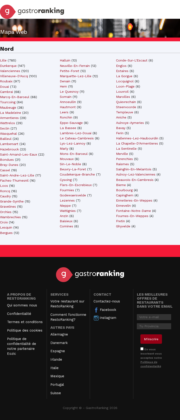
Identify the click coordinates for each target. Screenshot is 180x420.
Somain (65, 97)
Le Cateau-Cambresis (77, 138)
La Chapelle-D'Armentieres (137, 143)
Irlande (56, 359)
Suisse (55, 393)
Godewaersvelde (73, 195)
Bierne (121, 185)
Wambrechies (10, 217)
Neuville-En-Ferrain (75, 66)
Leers (64, 112)
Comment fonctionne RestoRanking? (68, 317)
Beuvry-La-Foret (73, 169)
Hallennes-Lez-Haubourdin (137, 138)
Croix (4, 222)
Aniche (121, 117)
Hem (63, 86)
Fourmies (67, 190)
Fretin (120, 221)
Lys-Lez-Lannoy (72, 143)
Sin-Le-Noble (70, 164)
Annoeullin (68, 102)
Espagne (57, 351)
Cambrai (6, 92)
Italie (54, 368)
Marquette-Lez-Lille (75, 76)
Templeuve (124, 112)
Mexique (57, 376)
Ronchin (66, 117)
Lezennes (67, 200)
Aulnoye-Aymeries (130, 123)
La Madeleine (10, 113)
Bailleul (5, 139)
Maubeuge (8, 107)
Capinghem (124, 195)
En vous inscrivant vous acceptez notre (151, 358)
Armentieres (9, 118)
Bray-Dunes (9, 165)
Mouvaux (67, 159)
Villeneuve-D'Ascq (14, 76)
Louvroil (122, 91)
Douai (4, 86)
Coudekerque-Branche (77, 174)
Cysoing (66, 180)
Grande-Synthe (12, 201)
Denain (65, 81)
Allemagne (59, 334)
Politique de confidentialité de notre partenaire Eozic (21, 346)
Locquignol (125, 81)
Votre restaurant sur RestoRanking (67, 303)
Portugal (57, 384)
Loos (4, 185)
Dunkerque (8, 66)
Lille (3, 60)
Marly (64, 148)
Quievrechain (126, 102)
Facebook (107, 310)
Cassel (5, 170)
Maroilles (123, 97)
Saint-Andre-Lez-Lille (17, 175)
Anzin (64, 216)
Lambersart (9, 144)
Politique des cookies (24, 330)
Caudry (5, 196)
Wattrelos (7, 123)
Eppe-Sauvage (71, 123)
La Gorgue (124, 76)
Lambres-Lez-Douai (75, 133)
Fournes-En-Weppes (132, 216)
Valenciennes (10, 71)
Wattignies (68, 211)
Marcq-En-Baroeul (14, 97)
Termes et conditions (25, 322)
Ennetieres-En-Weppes (134, 200)
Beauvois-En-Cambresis (135, 180)
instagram (107, 318)
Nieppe (65, 205)
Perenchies (124, 159)
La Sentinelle (126, 148)
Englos (121, 66)
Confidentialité (19, 314)
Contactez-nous (107, 301)
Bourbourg (124, 190)
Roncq (5, 191)
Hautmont (68, 107)
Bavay (120, 128)
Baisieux (66, 221)
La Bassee (68, 128)
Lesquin (6, 227)
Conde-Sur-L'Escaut (131, 60)
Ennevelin (123, 205)
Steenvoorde (126, 107)
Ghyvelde (123, 226)
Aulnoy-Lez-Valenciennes (135, 174)
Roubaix (6, 81)
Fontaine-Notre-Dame (133, 211)
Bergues (6, 233)
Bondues (7, 159)
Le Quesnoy (69, 91)
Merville (122, 154)
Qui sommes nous (22, 305)
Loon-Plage (125, 86)
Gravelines (8, 206)
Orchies (5, 212)
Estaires (122, 71)
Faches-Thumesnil (14, 180)
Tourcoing (7, 102)
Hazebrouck (9, 149)
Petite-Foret (69, 71)
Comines (66, 226)
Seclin (4, 128)
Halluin (65, 60)
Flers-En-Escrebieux (76, 185)
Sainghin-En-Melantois (133, 169)
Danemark (59, 343)
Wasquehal (8, 133)
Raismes (122, 164)
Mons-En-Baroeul (74, 154)
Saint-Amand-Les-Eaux (18, 154)
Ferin (120, 133)
